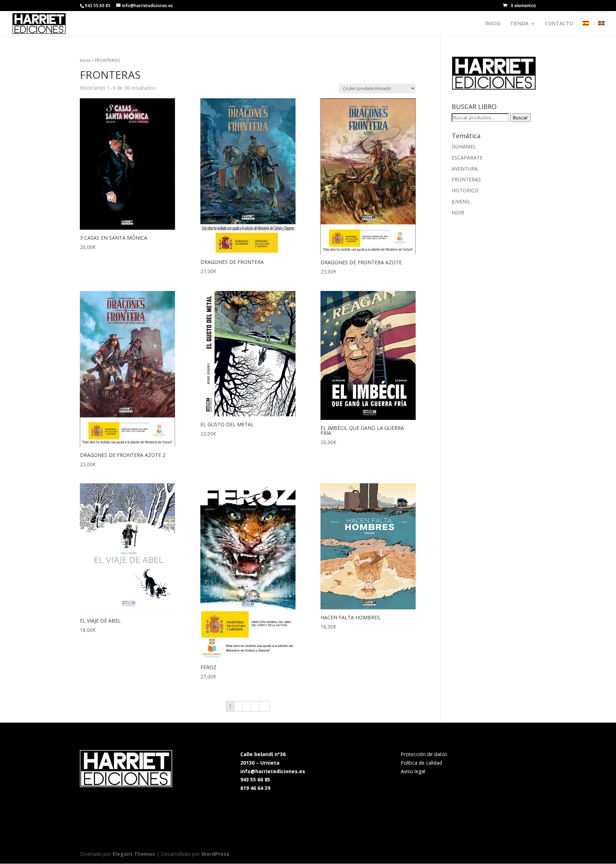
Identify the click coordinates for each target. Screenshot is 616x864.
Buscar (520, 117)
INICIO (492, 24)
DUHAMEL (464, 146)
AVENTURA (465, 168)
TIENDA (519, 24)
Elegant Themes (134, 853)
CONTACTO (559, 24)
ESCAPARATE (467, 157)
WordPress (215, 853)
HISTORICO (465, 190)
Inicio (85, 60)
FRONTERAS (466, 179)
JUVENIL (461, 201)
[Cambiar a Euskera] (601, 28)
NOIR (458, 212)
